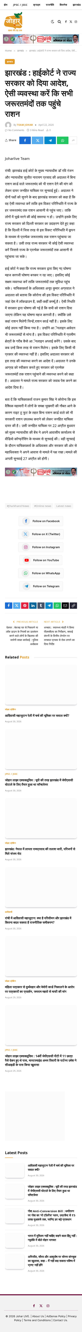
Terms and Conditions (37, 1320)
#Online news (42, 506)
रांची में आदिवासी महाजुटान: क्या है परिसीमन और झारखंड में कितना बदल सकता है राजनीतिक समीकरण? (38, 920)
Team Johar (25, 125)
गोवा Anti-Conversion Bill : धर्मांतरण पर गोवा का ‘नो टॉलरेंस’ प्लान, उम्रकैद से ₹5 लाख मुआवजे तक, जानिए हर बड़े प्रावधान (51, 1215)
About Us (38, 1316)
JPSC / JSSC (20, 5)
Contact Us (60, 1320)
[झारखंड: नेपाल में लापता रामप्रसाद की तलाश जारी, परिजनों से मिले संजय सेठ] (41, 818)
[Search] (59, 21)
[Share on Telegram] (50, 140)
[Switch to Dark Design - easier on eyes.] (52, 21)
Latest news (63, 506)
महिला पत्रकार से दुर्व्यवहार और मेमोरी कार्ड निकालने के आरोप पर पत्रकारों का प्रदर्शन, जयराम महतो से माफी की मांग (39, 989)
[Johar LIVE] (14, 22)
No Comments (16, 130)
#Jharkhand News (18, 506)
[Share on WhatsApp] (62, 140)
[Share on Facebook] (25, 140)
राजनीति (50, 5)
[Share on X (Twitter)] (37, 140)
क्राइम (36, 5)
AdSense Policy (55, 1316)
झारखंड (10, 61)
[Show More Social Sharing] (73, 140)
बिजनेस (63, 5)
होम (6, 5)
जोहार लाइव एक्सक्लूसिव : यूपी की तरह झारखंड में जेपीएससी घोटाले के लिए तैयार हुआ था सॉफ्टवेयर (39, 782)
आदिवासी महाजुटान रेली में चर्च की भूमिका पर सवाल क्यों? (37, 715)
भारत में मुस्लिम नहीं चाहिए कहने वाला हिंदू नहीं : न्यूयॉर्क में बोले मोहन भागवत (52, 1238)
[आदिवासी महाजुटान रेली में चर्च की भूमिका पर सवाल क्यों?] (41, 685)
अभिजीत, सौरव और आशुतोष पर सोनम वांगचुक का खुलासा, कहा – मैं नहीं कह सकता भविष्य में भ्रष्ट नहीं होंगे (52, 1261)
